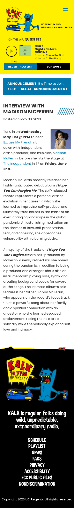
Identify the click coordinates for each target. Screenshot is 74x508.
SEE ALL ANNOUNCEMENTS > (44, 89)
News (37, 452)
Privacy (37, 465)
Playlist (37, 446)
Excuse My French (17, 142)
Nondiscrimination (37, 484)
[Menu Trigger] (65, 8)
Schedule (37, 440)
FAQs (37, 459)
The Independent (17, 163)
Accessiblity (37, 471)
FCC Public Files (37, 477)
